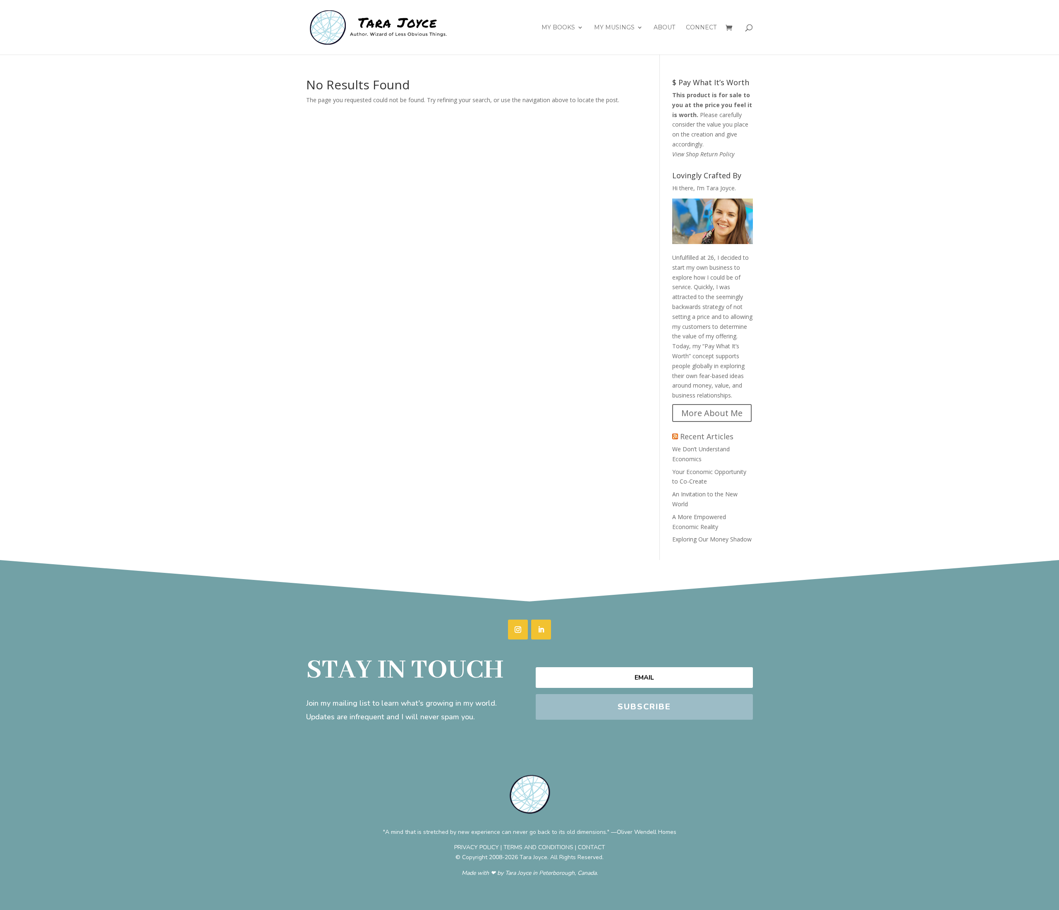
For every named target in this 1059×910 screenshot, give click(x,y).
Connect (701, 27)
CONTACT (591, 847)
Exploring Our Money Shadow (712, 539)
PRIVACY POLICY (476, 847)
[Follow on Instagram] (518, 629)
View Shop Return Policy (703, 154)
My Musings (614, 27)
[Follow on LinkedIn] (541, 629)
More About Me (712, 413)
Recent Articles (706, 436)
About (664, 27)
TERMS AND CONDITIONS (538, 847)
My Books (558, 27)
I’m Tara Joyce (716, 188)
